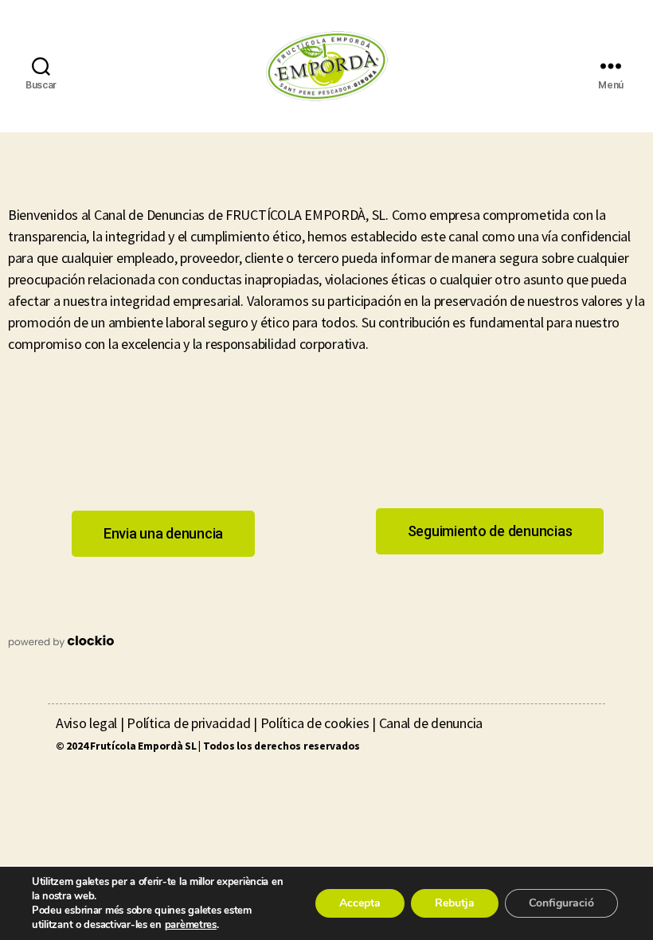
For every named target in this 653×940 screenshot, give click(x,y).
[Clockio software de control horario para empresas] (326, 641)
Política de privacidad (188, 723)
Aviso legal (86, 723)
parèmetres (191, 925)
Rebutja (455, 903)
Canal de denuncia (431, 723)
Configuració (561, 903)
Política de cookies (315, 723)
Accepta (360, 903)
